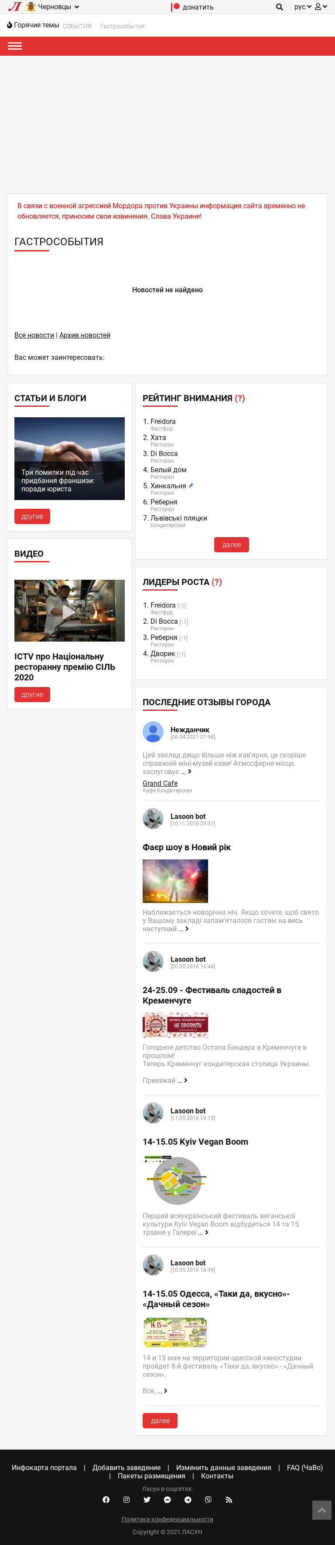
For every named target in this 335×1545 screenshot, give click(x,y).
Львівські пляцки (178, 518)
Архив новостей (84, 335)
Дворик (162, 653)
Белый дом (168, 470)
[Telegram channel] (188, 1500)
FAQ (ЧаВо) (305, 1468)
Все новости (34, 335)
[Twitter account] (147, 1500)
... (184, 771)
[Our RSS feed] (229, 1500)
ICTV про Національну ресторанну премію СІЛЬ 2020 (65, 667)
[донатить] (175, 9)
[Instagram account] (126, 1500)
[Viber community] (208, 1500)
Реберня (164, 502)
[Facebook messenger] (167, 1500)
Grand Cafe (160, 783)
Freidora (163, 421)
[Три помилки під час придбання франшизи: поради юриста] (69, 498)
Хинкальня (168, 486)
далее (231, 545)
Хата (158, 437)
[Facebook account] (106, 1500)
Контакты (217, 1476)
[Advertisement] (167, 121)
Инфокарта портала (44, 1468)
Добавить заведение (126, 1468)
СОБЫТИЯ (77, 26)
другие (32, 516)
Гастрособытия (122, 26)
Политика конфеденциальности (167, 1519)
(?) (240, 398)
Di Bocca (164, 454)
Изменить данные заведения (223, 1468)
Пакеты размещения (151, 1476)
